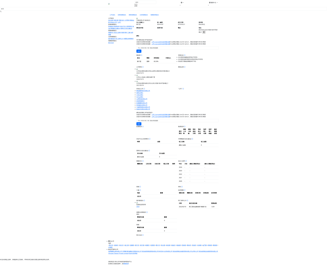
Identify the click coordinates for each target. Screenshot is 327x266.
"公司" (119, 22)
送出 (139, 51)
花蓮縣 (110, 247)
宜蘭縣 (132, 245)
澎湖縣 (199, 245)
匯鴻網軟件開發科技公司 (134, 251)
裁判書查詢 (111, 39)
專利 (125, 32)
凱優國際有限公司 (141, 103)
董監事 (116, 20)
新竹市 (137, 245)
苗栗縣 (153, 245)
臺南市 (189, 245)
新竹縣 (142, 245)
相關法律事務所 (129, 39)
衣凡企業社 (139, 97)
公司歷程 (127, 20)
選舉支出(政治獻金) (126, 28)
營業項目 (121, 20)
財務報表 (111, 26)
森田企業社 (139, 93)
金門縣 (205, 245)
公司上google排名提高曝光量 (161, 42)
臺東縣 (215, 245)
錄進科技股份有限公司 (143, 109)
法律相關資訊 (144, 15)
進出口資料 (117, 32)
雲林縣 (184, 245)
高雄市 (194, 245)
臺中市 (158, 245)
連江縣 (127, 245)
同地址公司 (113, 22)
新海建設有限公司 (141, 105)
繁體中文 (213, 2)
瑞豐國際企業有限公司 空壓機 (117, 251)
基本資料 (111, 20)
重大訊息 (111, 43)
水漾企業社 (139, 95)
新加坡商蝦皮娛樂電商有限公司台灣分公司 (186, 251)
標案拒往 (111, 32)
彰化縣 (163, 245)
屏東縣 (210, 245)
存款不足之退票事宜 (126, 26)
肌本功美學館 (133, 253)
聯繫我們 (126, 264)
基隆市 (116, 245)
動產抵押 (117, 26)
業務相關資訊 (133, 15)
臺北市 (111, 245)
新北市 (121, 245)
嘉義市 (173, 245)
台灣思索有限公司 (141, 99)
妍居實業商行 (140, 101)
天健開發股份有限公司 (143, 107)
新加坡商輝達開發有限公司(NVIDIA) (153, 251)
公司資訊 (112, 15)
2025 (137, 207)
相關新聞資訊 (155, 15)
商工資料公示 (119, 39)
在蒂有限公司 (168, 251)
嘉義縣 (179, 245)
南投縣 (168, 245)
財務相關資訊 (122, 15)
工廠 (128, 32)
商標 (122, 32)
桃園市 (147, 245)
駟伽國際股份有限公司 (143, 91)
